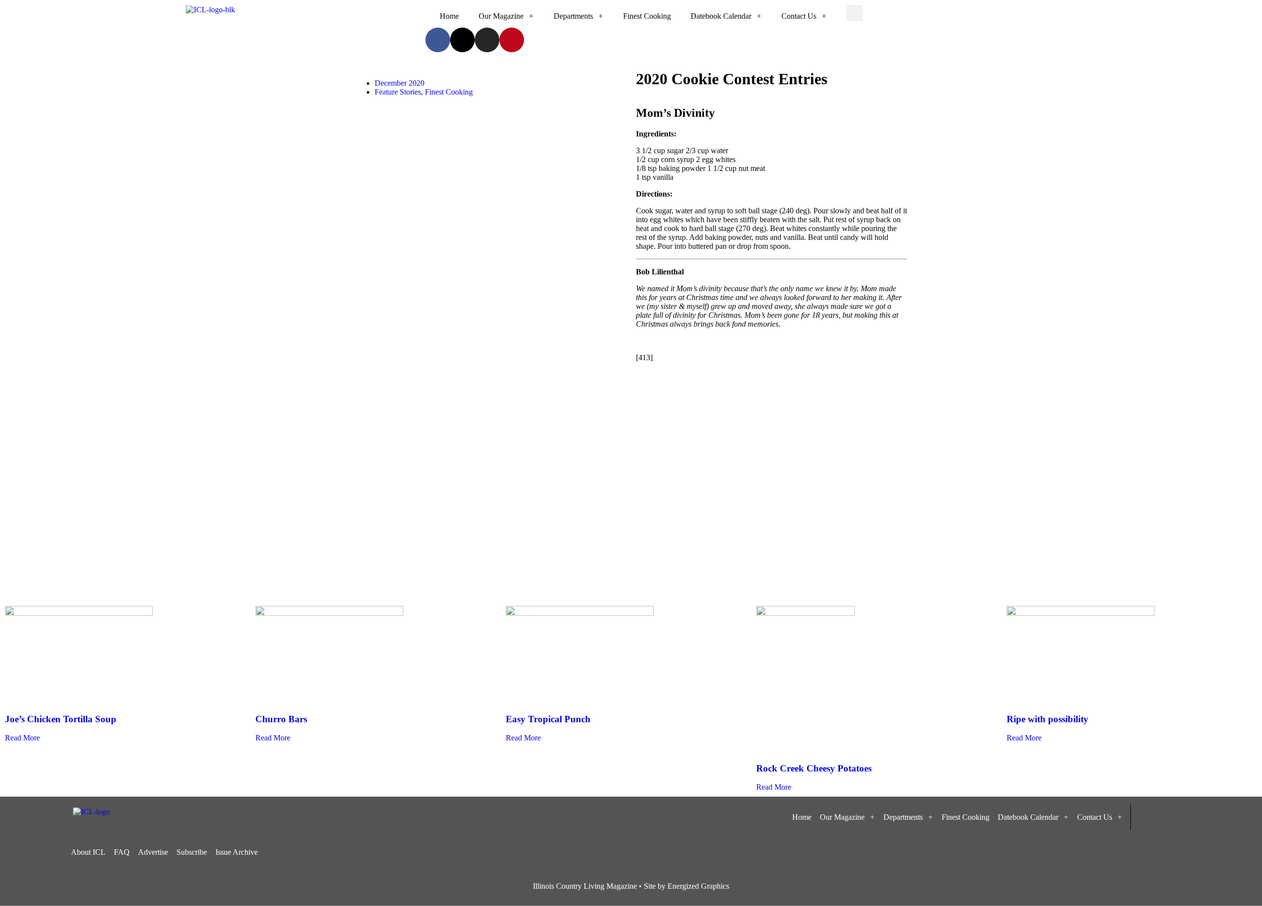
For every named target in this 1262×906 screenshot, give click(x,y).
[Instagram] (487, 40)
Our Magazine (501, 16)
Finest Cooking (647, 16)
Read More (22, 738)
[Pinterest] (511, 40)
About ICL (88, 852)
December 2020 (399, 83)
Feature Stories (398, 92)
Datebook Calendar (721, 16)
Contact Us (798, 16)
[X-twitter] (462, 40)
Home (449, 16)
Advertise (153, 852)
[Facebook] (437, 40)
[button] (854, 13)
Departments (573, 16)
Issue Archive (236, 852)
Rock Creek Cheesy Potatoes (814, 768)
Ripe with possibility (1047, 719)
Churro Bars (281, 719)
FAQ (122, 852)
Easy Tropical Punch (548, 719)
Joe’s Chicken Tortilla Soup (60, 719)
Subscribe (191, 852)
